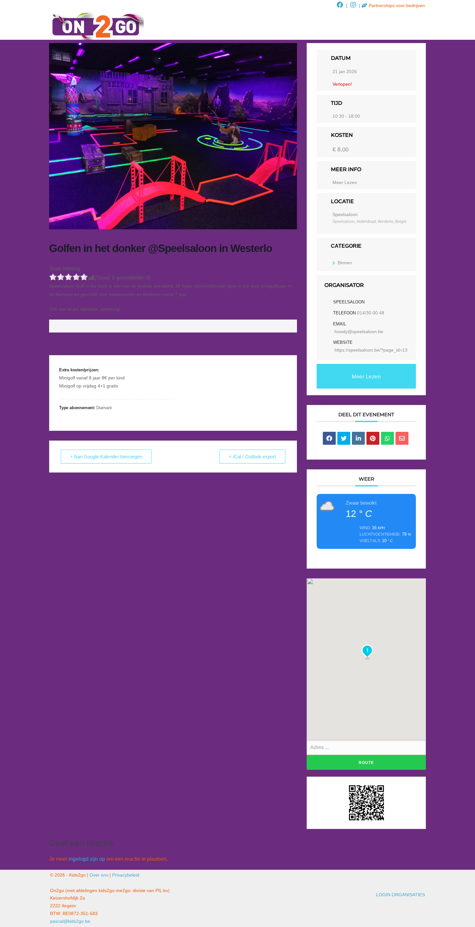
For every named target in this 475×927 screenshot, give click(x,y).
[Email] (402, 438)
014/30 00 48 (370, 312)
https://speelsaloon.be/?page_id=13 (370, 350)
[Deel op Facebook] (329, 438)
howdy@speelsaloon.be (358, 331)
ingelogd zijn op (87, 859)
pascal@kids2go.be (70, 921)
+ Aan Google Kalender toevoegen (106, 456)
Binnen (345, 262)
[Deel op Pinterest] (372, 438)
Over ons (99, 875)
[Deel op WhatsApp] (387, 438)
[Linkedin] (358, 438)
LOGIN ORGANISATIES (400, 894)
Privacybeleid (125, 875)
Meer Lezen (344, 182)
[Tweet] (343, 438)
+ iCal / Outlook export (252, 456)
